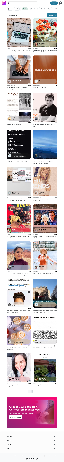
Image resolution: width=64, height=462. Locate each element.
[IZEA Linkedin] (27, 458)
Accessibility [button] (54, 455)
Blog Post (34, 8)
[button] (54, 3)
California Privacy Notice (39, 455)
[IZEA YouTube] (30, 458)
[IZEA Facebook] (34, 458)
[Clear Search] (37, 3)
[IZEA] (4, 3)
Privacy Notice (30, 455)
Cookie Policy (47, 455)
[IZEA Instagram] (37, 458)
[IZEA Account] (60, 3)
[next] (34, 391)
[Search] (8, 3)
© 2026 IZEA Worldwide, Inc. (12, 455)
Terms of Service (22, 455)
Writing (25, 8)
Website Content (44, 8)
